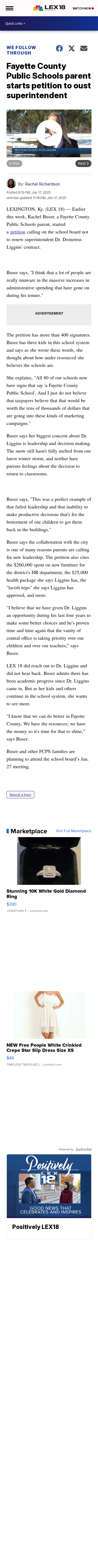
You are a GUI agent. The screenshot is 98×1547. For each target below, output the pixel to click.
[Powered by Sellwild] (83, 1149)
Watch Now (82, 8)
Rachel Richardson (42, 184)
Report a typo (20, 795)
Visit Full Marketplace (73, 831)
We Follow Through (21, 50)
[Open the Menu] (9, 8)
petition (17, 231)
